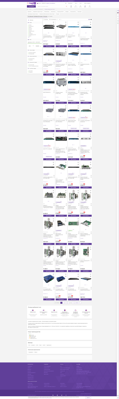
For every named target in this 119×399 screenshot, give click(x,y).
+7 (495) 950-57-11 (43, 3)
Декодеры (66, 11)
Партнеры (29, 374)
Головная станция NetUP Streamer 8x (85, 121)
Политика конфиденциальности (86, 393)
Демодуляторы (53, 11)
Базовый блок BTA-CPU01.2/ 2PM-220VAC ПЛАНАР (84, 93)
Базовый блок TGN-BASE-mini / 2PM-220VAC (48, 121)
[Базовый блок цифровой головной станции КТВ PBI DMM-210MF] (61, 26)
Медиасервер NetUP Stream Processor (72, 121)
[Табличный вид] (91, 19)
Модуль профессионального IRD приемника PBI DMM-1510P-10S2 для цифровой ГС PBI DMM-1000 (72, 262)
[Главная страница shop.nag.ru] (31, 3)
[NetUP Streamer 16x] (49, 82)
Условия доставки (47, 369)
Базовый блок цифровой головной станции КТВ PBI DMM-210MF (60, 37)
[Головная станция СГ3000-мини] (61, 82)
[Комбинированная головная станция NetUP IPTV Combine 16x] (73, 82)
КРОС (61, 372)
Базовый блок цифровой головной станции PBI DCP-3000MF (48, 65)
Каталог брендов (31, 375)
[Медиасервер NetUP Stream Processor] (73, 110)
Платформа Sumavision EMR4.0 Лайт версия (84, 39)
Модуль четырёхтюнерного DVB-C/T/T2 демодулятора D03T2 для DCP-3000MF (72, 235)
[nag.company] (53, 395)
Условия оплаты (46, 367)
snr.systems (62, 374)
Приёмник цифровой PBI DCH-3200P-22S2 (72, 178)
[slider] (41, 43)
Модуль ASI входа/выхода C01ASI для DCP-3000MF (84, 178)
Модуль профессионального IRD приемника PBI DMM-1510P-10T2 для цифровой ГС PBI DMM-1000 (60, 262)
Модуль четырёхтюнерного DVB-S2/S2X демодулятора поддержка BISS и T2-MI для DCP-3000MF (85, 150)
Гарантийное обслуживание (49, 371)
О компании (30, 366)
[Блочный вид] (89, 19)
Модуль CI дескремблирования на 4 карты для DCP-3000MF (48, 206)
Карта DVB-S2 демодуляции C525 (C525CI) (59, 234)
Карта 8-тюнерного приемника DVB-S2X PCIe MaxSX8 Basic (85, 234)
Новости (29, 367)
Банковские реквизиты (31, 372)
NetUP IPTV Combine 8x (47, 148)
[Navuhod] (57, 395)
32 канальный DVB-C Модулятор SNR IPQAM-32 (47, 37)
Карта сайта (46, 374)
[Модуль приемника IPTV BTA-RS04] (86, 251)
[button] (59, 1)
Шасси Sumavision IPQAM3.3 (71, 36)
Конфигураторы (63, 375)
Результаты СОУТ (31, 377)
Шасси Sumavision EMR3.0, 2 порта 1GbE (72, 65)
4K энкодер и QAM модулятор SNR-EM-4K (60, 290)
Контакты (29, 371)
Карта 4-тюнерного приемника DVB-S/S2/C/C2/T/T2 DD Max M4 (60, 181)
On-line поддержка (47, 366)
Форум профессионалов (64, 369)
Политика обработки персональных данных (83, 395)
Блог (65, 3)
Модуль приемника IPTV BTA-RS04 (85, 261)
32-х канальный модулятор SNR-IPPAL (72, 290)
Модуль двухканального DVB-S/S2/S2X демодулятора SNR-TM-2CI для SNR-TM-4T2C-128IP (60, 150)
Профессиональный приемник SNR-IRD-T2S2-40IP (72, 150)
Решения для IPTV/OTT (60, 11)
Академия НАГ (62, 371)
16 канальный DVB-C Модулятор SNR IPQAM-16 (85, 290)
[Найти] (66, 6)
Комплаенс (46, 372)
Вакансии (29, 369)
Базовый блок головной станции (37, 11)
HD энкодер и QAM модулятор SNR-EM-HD (47, 290)
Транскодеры (79, 11)
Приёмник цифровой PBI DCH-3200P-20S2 (48, 178)
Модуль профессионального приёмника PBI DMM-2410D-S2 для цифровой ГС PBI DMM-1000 (72, 207)
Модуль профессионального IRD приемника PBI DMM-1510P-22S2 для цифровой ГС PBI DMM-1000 (48, 235)
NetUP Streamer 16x (46, 92)
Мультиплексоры (46, 11)
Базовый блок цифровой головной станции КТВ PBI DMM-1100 (60, 65)
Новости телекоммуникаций (65, 367)
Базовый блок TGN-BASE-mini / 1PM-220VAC (60, 121)
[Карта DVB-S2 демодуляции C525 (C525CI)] (61, 223)
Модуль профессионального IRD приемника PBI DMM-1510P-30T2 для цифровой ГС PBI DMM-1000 (48, 262)
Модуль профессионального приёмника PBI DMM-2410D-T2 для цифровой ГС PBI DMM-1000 (84, 207)
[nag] (66, 395)
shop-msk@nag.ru (52, 3)
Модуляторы (29, 11)
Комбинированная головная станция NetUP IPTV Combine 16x (72, 93)
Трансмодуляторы (73, 11)
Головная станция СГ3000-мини (59, 93)
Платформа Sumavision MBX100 (84, 65)
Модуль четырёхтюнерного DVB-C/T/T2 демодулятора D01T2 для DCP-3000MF (60, 207)
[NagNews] (61, 395)
